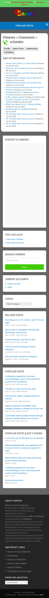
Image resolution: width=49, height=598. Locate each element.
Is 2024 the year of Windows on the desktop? (24, 438)
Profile (7, 48)
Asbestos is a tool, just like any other (20, 389)
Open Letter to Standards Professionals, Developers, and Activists (22, 331)
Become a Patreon (15, 239)
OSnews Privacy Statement (17, 505)
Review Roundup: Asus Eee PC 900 (20, 340)
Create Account (14, 284)
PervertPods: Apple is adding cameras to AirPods (22, 397)
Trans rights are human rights (19, 571)
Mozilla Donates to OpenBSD (17, 109)
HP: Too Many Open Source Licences (20, 114)
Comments (9, 52)
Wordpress (27, 519)
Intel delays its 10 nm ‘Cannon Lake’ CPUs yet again (24, 321)
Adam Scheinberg (35, 516)
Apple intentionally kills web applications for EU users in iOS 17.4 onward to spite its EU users (24, 448)
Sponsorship (12, 556)
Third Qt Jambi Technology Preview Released (20, 348)
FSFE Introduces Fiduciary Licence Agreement (23, 78)
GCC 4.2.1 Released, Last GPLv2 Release (21, 73)
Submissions (31, 48)
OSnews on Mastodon (16, 559)
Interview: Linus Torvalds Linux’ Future (20, 68)
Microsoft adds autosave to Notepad (21, 356)
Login (9, 287)
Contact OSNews (14, 567)
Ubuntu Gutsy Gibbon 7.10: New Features (21, 63)
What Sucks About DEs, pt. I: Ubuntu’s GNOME (23, 104)
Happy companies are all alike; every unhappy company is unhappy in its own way (24, 407)
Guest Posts (18, 48)
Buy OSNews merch (15, 243)
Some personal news (14, 480)
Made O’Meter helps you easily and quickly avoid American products (23, 459)
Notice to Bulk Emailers (17, 563)
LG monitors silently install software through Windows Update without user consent (24, 417)
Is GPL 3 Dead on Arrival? (15, 97)
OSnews (17, 592)
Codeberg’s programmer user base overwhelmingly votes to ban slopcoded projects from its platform (22, 379)
